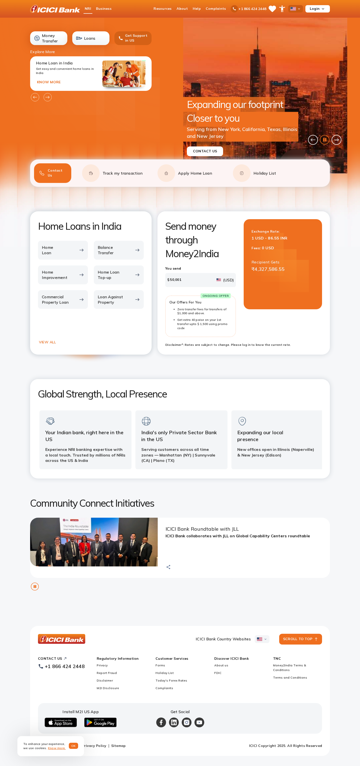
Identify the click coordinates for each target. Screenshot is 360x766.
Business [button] (103, 8)
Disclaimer (105, 680)
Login (315, 8)
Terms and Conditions (290, 677)
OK (73, 746)
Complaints (164, 688)
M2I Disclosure (108, 688)
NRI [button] (88, 8)
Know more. (57, 748)
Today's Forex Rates (171, 680)
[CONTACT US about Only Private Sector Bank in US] (265, 96)
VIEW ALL (47, 342)
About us (221, 665)
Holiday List (165, 673)
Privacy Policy (94, 745)
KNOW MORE (48, 82)
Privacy (102, 665)
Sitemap (118, 745)
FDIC (217, 673)
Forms (160, 665)
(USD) (228, 280)
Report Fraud (107, 673)
